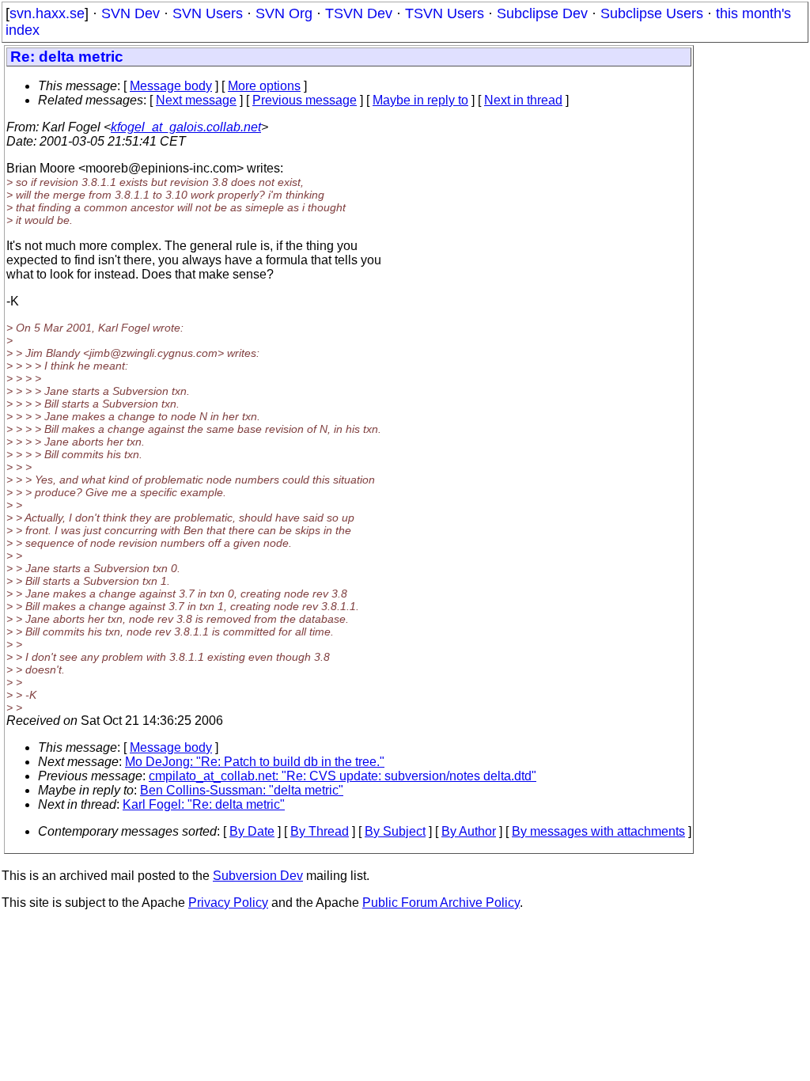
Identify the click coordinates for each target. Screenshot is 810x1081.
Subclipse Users (651, 13)
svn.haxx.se (47, 13)
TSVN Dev (358, 13)
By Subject (395, 831)
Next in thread (523, 100)
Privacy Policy (228, 902)
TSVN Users (444, 13)
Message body (171, 86)
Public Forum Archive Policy (441, 902)
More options (264, 86)
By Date (251, 831)
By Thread (319, 831)
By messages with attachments (598, 831)
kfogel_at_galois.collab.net (186, 127)
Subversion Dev (258, 875)
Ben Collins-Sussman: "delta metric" (241, 790)
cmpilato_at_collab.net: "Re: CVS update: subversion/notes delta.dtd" (342, 776)
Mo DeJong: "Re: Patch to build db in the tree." (254, 761)
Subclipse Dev (542, 13)
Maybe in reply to (420, 100)
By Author (468, 831)
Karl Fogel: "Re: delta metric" (204, 804)
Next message (196, 100)
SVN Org (283, 13)
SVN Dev (130, 13)
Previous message (304, 100)
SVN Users (207, 13)
